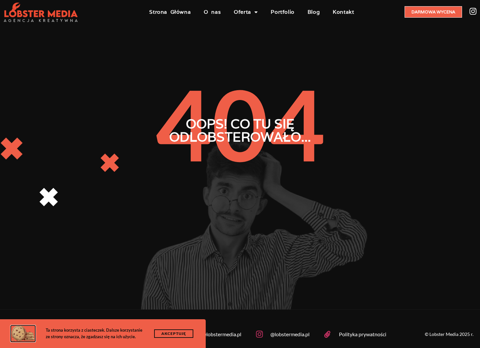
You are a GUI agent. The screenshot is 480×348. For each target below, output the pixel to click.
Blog (314, 11)
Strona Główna (170, 11)
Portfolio (282, 11)
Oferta (242, 11)
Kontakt (343, 11)
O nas (212, 11)
